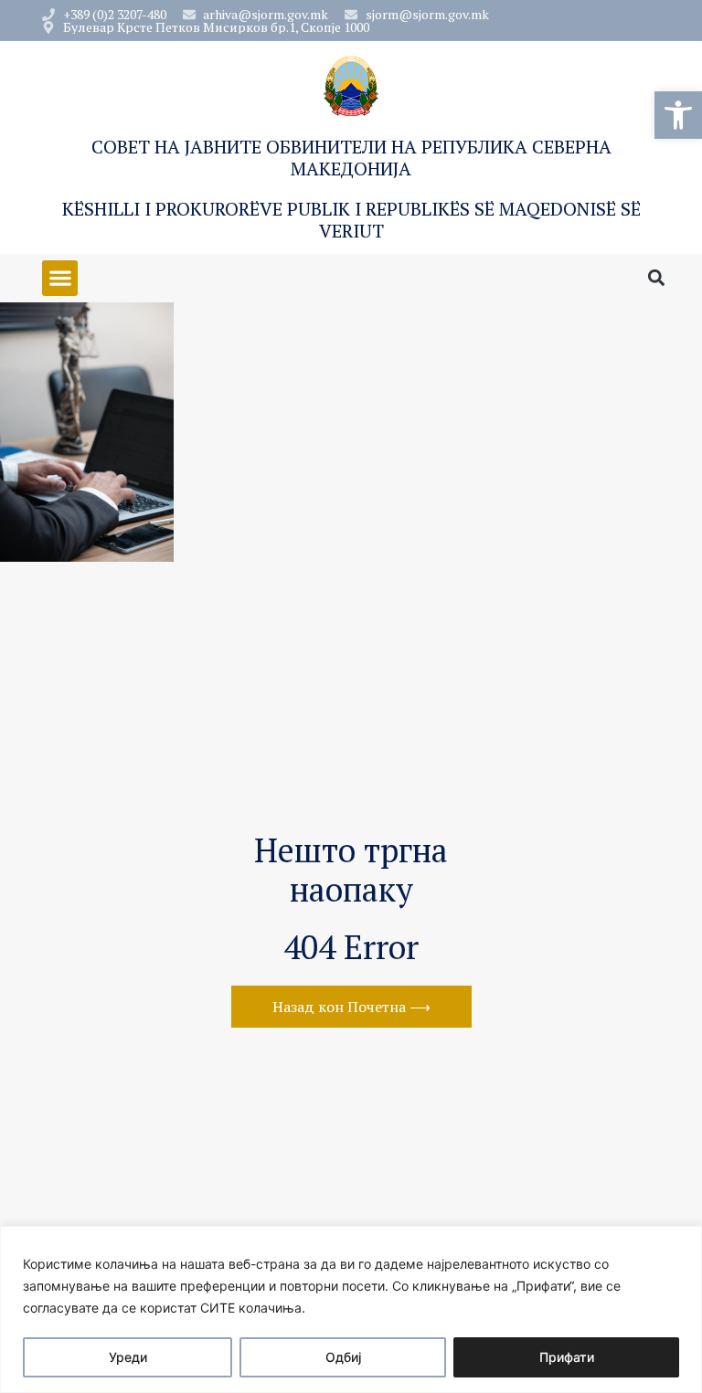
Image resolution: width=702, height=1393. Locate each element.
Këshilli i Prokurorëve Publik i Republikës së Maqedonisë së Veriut (351, 219)
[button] (678, 115)
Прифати (566, 1357)
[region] (351, 1309)
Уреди (128, 1357)
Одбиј (343, 1357)
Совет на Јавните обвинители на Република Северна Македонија (351, 157)
